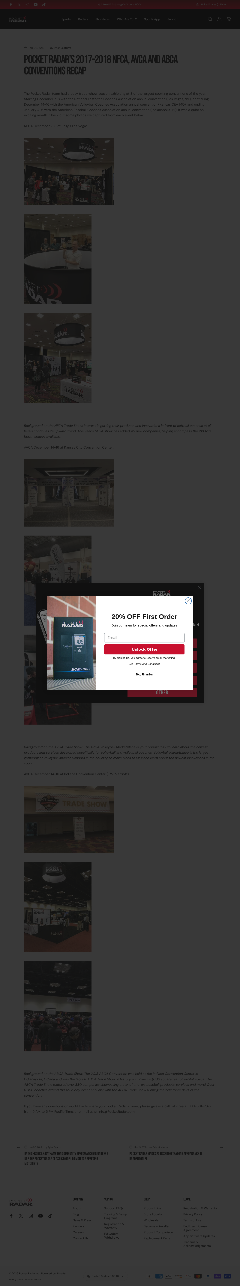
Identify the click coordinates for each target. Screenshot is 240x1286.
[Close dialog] (188, 601)
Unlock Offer (144, 649)
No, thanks (144, 674)
